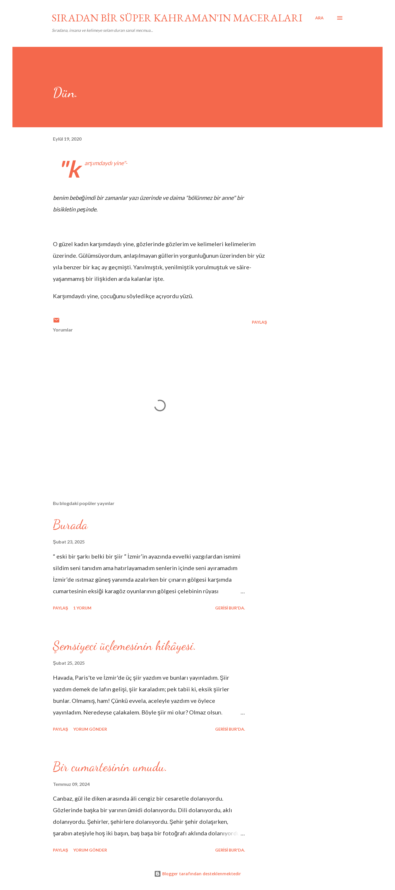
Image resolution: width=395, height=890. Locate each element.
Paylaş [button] (259, 322)
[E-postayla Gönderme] (56, 322)
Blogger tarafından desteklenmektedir (201, 873)
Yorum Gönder (90, 729)
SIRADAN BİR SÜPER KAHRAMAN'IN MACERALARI (177, 18)
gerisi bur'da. (230, 607)
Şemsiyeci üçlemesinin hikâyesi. (124, 645)
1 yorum (82, 607)
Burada (70, 524)
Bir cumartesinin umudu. (110, 766)
